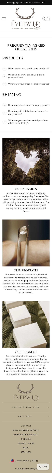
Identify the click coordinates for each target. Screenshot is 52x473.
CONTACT (26, 426)
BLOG (26, 448)
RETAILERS (26, 452)
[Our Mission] (26, 161)
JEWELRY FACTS (26, 443)
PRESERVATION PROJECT (26, 435)
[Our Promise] (26, 324)
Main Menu (25, 416)
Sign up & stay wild (25, 407)
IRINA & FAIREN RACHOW (25, 430)
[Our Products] (26, 243)
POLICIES (26, 439)
